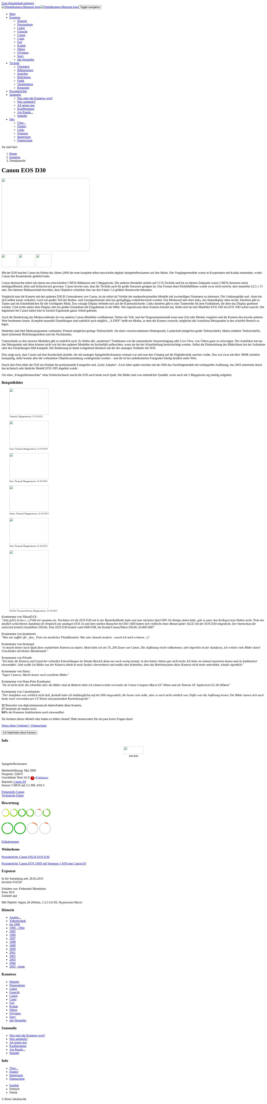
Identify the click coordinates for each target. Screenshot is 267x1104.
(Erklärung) (41, 777)
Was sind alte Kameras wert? (27, 1035)
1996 (12, 935)
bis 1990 (14, 924)
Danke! (14, 1071)
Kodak (13, 1006)
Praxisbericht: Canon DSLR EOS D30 (25, 857)
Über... (13, 1068)
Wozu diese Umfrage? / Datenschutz (24, 725)
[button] (14, 17)
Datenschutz (17, 1078)
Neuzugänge (17, 985)
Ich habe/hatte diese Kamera (19, 732)
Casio (12, 999)
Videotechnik (17, 921)
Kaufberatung (17, 1046)
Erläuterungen (10, 841)
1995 (12, 931)
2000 (12, 949)
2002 (12, 956)
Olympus (15, 1013)
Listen (13, 988)
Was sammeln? (18, 1039)
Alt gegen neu (18, 1042)
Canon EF (19, 781)
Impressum (16, 1075)
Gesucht (14, 992)
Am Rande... (17, 1049)
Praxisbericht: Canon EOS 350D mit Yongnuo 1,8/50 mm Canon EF (44, 863)
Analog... (15, 917)
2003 (12, 959)
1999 (12, 945)
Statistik (14, 1053)
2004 (12, 963)
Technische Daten (13, 795)
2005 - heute (17, 966)
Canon (13, 995)
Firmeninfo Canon (13, 792)
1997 (12, 938)
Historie (14, 981)
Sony (12, 1017)
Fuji (11, 1002)
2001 (12, 952)
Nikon (13, 1010)
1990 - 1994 (16, 928)
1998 (12, 942)
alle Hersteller (17, 1020)
